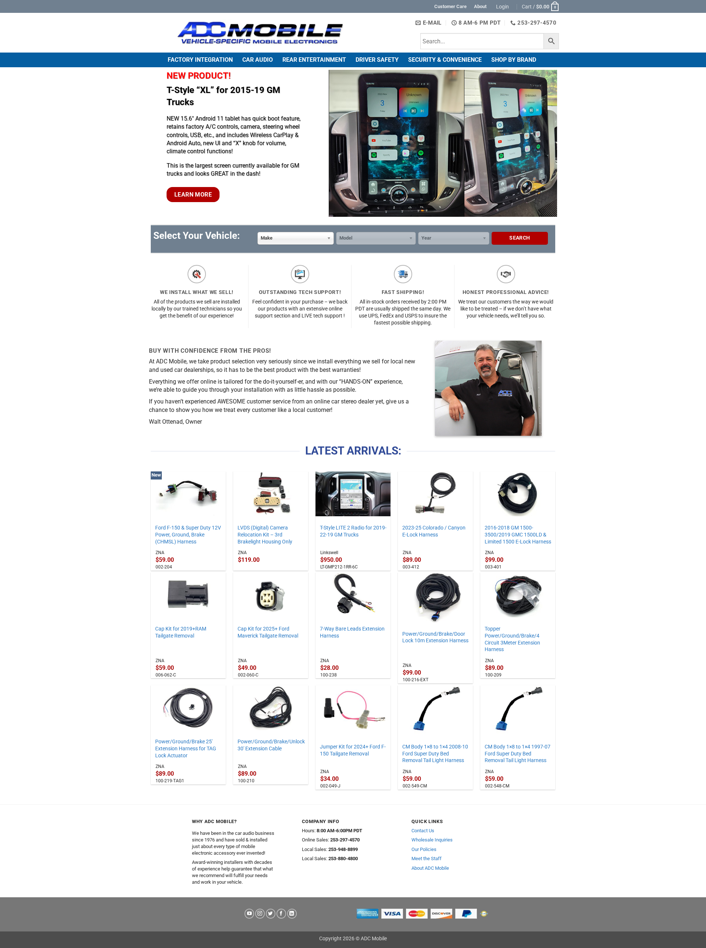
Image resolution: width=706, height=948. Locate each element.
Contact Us (422, 830)
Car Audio (257, 59)
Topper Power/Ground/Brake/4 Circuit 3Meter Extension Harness (512, 639)
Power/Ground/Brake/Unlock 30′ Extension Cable (271, 745)
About (480, 6)
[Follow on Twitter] (270, 914)
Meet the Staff (426, 858)
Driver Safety (377, 59)
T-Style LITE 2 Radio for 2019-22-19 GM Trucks (353, 531)
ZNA (160, 552)
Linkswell (329, 552)
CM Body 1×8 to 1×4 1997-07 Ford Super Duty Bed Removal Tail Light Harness (517, 754)
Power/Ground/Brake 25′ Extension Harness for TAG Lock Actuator (185, 748)
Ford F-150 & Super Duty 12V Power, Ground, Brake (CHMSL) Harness (188, 535)
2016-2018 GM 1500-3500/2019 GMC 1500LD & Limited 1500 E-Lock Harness (518, 535)
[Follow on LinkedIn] (292, 914)
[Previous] (156, 142)
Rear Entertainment (314, 59)
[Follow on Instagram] (260, 914)
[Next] (553, 142)
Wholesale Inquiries (432, 840)
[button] (504, 6)
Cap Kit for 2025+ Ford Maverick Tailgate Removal (268, 632)
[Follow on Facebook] (281, 914)
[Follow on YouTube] (249, 914)
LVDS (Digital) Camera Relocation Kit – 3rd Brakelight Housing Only (265, 535)
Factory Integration (200, 59)
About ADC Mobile (430, 868)
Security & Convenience (445, 59)
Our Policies (423, 849)
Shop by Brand (513, 59)
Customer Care (450, 6)
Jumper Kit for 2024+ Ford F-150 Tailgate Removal (353, 750)
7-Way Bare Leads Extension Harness (352, 632)
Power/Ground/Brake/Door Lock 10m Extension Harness (435, 637)
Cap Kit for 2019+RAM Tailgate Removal (180, 632)
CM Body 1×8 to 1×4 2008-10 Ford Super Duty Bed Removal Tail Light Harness (435, 754)
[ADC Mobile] (260, 33)
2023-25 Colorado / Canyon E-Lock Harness (434, 531)
